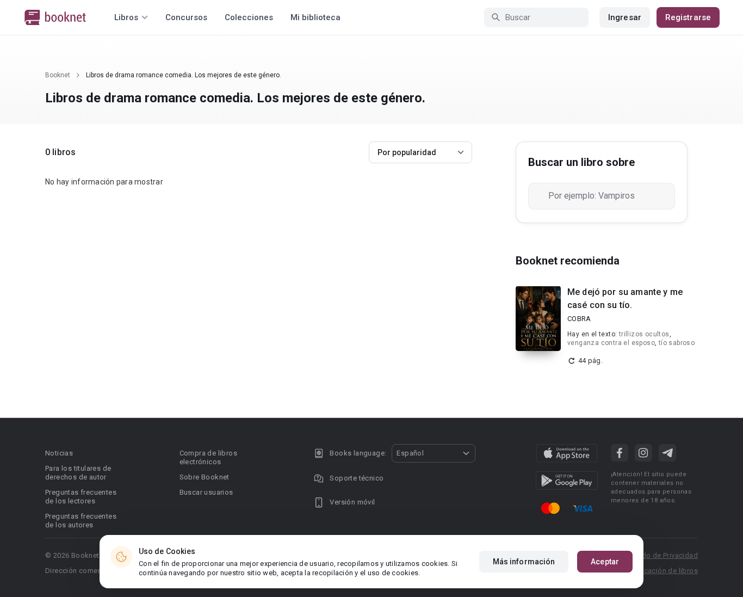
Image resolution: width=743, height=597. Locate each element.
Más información (524, 561)
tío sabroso (677, 343)
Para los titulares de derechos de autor (78, 472)
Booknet (57, 75)
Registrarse (688, 17)
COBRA (579, 319)
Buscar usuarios (206, 492)
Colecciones (249, 17)
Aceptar (605, 561)
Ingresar (624, 17)
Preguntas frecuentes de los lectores (80, 496)
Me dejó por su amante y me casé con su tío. (625, 298)
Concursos (186, 17)
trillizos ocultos (644, 334)
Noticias (59, 453)
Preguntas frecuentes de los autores (80, 520)
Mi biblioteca (315, 17)
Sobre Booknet (204, 477)
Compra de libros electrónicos (208, 457)
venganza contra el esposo (611, 343)
